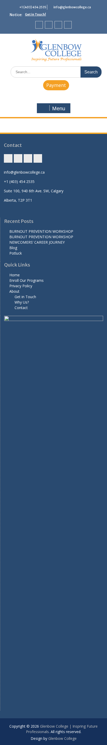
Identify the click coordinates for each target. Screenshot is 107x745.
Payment (56, 85)
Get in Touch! (35, 14)
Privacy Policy (20, 285)
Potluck (15, 253)
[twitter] (58, 25)
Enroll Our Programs (26, 280)
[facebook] (48, 25)
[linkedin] (68, 25)
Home (14, 274)
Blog (13, 247)
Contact (21, 307)
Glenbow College (62, 738)
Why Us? (22, 302)
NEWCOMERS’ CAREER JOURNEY (37, 242)
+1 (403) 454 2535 (32, 7)
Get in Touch (25, 296)
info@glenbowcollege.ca (72, 7)
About (14, 291)
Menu (58, 108)
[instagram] (39, 25)
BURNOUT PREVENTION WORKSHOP (41, 231)
